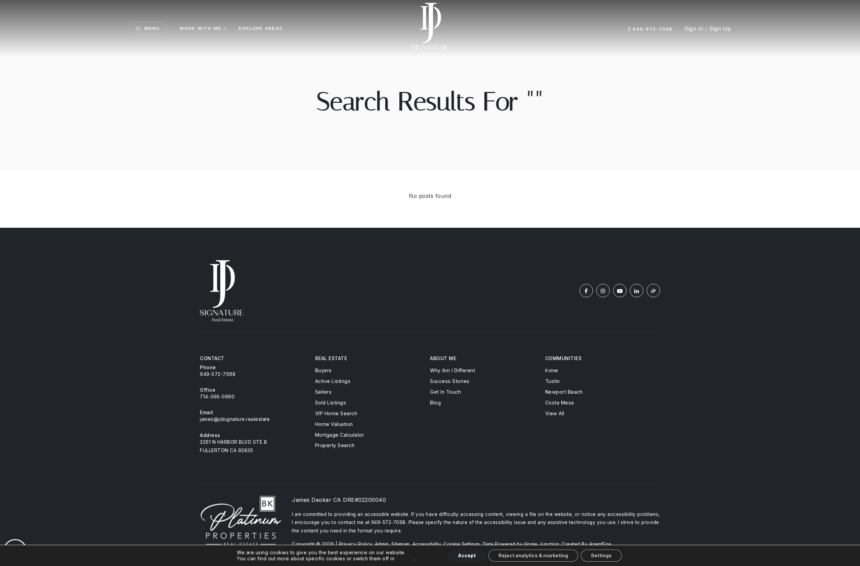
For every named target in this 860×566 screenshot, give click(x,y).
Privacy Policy (355, 544)
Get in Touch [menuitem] (445, 392)
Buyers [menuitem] (323, 370)
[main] (430, 114)
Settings (601, 555)
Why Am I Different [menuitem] (452, 370)
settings (405, 558)
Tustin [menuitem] (552, 381)
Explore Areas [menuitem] (261, 28)
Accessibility (427, 544)
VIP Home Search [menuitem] (336, 413)
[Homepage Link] (430, 28)
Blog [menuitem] (435, 402)
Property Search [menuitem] (335, 445)
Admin (382, 544)
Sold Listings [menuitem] (330, 402)
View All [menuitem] (554, 413)
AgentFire (600, 544)
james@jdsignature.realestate (235, 419)
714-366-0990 (217, 396)
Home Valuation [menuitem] (334, 424)
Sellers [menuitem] (323, 392)
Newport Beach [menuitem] (564, 392)
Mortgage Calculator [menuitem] (339, 435)
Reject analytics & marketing (533, 555)
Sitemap (400, 544)
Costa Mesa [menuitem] (559, 402)
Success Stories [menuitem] (450, 381)
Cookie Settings (461, 544)
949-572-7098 (652, 29)
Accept (467, 555)
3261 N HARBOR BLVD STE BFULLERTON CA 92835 (233, 446)
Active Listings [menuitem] (333, 381)
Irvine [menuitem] (551, 370)
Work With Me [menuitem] (200, 28)
